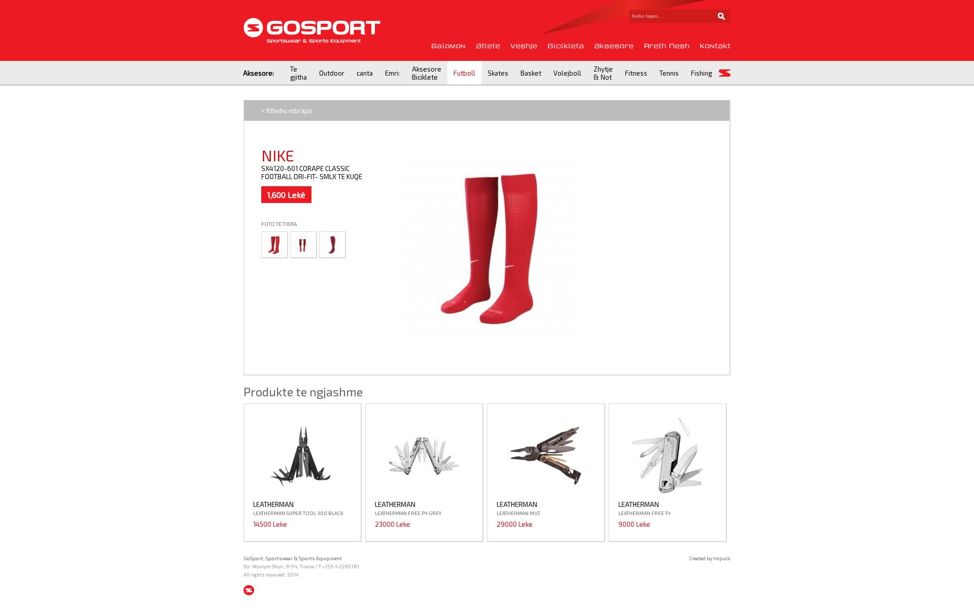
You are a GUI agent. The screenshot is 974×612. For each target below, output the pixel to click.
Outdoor (331, 73)
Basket (530, 73)
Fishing (701, 73)
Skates (498, 73)
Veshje (523, 46)
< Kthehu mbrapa (286, 111)
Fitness (636, 73)
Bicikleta (565, 46)
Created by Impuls (709, 558)
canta (365, 73)
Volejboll (567, 73)
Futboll (464, 73)
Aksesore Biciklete (426, 73)
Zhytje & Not (603, 73)
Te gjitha (298, 73)
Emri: (392, 73)
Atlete (488, 46)
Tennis (669, 73)
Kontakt (715, 46)
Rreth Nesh (666, 46)
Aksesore (614, 46)
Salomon (448, 46)
